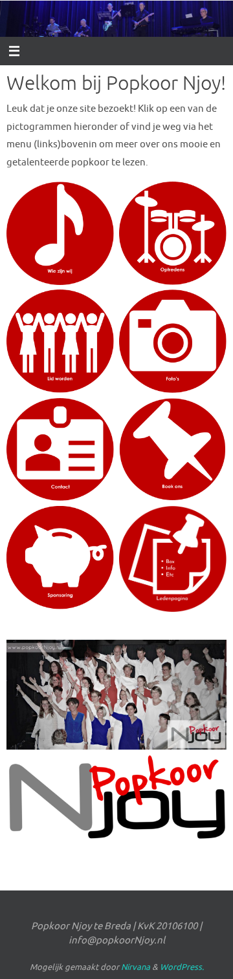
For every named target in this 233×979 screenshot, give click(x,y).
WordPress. (182, 967)
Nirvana (135, 967)
